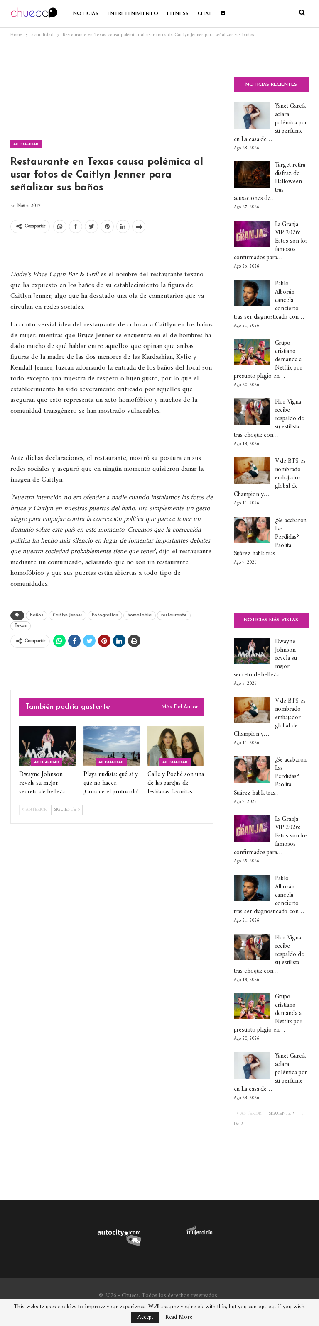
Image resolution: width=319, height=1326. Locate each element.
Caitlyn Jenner (67, 615)
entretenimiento (133, 13)
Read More (178, 1317)
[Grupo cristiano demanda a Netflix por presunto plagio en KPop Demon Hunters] (252, 352)
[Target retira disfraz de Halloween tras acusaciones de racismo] (252, 174)
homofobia (140, 615)
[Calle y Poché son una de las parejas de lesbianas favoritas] (175, 746)
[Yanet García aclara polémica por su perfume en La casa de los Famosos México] (252, 115)
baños (36, 615)
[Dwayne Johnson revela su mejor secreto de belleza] (47, 746)
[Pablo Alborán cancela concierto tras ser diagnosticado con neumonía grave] (252, 293)
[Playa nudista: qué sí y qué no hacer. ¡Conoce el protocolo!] (111, 746)
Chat (205, 13)
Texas (21, 625)
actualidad (26, 144)
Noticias (86, 13)
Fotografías (105, 615)
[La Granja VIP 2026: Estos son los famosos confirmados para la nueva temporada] (252, 234)
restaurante (173, 615)
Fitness (178, 13)
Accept (145, 1317)
